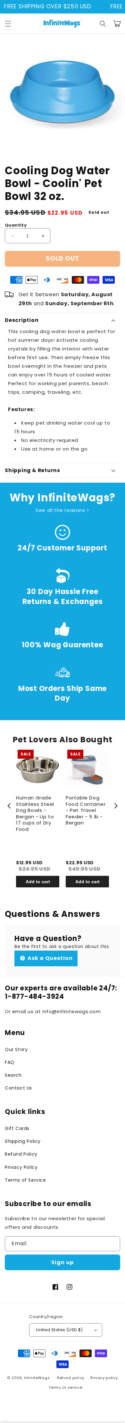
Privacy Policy (21, 1167)
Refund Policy (21, 1154)
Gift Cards (17, 1128)
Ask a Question (49, 958)
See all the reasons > (62, 510)
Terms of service (65, 1387)
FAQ (9, 1062)
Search (13, 1075)
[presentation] (9, 806)
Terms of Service (25, 1180)
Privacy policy (104, 1377)
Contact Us (18, 1088)
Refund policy (70, 1377)
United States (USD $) (59, 1330)
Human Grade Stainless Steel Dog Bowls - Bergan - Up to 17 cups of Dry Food (35, 813)
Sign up (62, 1262)
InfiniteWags (37, 1377)
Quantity (16, 225)
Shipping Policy (23, 1141)
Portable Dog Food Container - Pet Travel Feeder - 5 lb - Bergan (85, 810)
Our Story (16, 1049)
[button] (8, 24)
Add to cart (38, 881)
